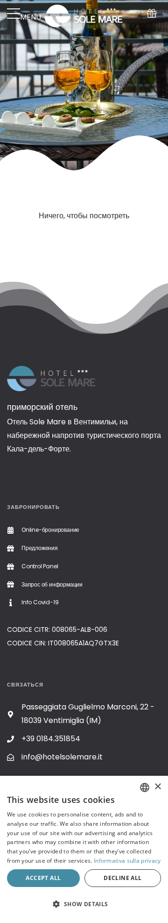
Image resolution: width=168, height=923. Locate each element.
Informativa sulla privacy (127, 861)
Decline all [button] (122, 878)
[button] (84, 904)
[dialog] (84, 849)
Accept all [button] (43, 878)
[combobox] (144, 787)
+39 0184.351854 (50, 738)
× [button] (157, 786)
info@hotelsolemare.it (62, 756)
